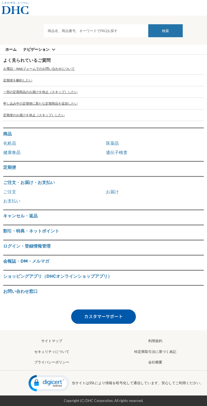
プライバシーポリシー (51, 362)
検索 (165, 31)
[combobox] (113, 30)
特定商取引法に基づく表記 (155, 351)
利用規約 (155, 341)
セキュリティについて (51, 351)
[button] (49, 383)
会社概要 (155, 362)
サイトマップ (51, 341)
